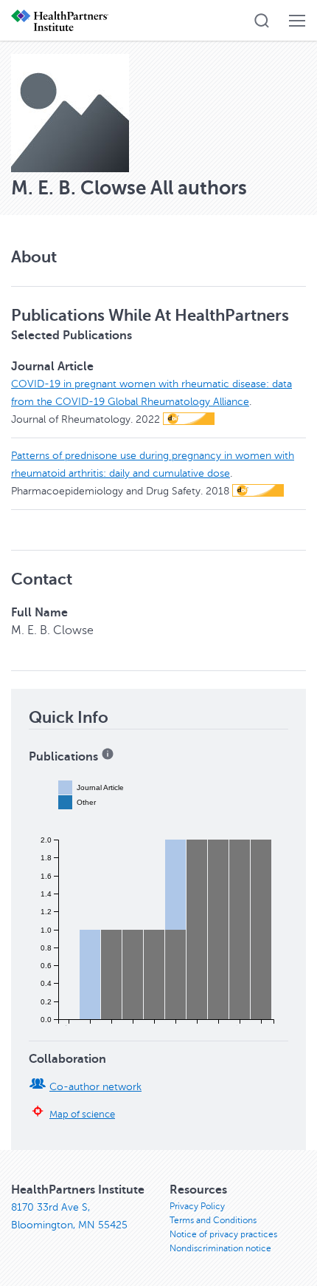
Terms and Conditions (213, 1220)
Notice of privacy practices (223, 1234)
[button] (262, 21)
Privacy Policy (197, 1206)
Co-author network (95, 1086)
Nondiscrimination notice (220, 1248)
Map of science (82, 1114)
